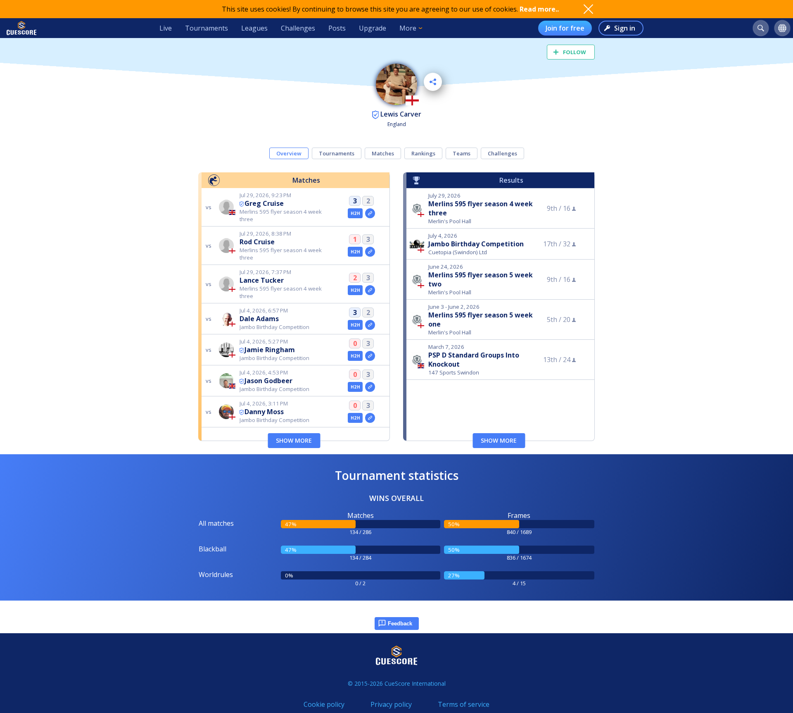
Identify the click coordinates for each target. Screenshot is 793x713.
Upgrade (372, 28)
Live (165, 28)
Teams (461, 153)
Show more (294, 440)
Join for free (565, 28)
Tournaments (206, 28)
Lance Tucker (262, 280)
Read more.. (539, 9)
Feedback (400, 623)
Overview (289, 153)
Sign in (624, 28)
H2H (355, 213)
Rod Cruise (257, 241)
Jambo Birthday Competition (476, 243)
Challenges (298, 28)
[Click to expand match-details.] (370, 213)
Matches (383, 153)
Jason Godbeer (268, 380)
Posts (337, 28)
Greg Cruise (264, 203)
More (407, 28)
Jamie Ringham (270, 349)
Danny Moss (264, 411)
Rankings (423, 153)
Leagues (254, 28)
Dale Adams (259, 318)
